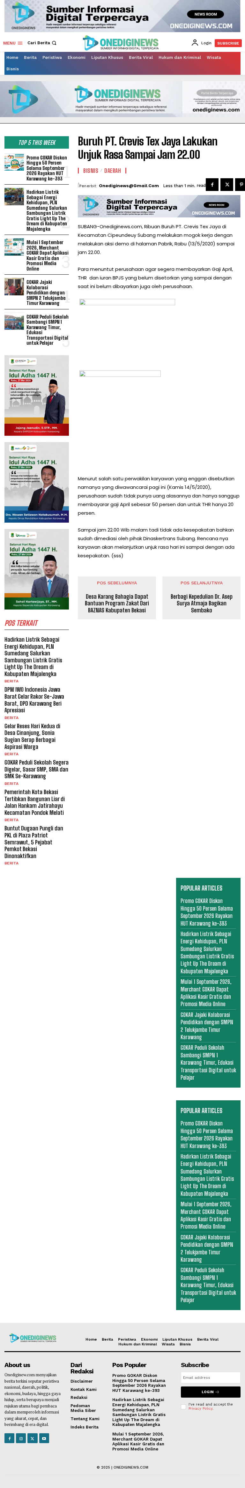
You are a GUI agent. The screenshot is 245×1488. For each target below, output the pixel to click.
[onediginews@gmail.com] (78, 185)
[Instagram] (21, 1438)
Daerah (112, 170)
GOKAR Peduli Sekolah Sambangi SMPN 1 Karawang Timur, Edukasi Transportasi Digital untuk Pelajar (47, 330)
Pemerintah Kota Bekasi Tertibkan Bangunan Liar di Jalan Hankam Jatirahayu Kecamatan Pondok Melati (34, 802)
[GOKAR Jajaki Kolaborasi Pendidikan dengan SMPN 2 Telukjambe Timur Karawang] (14, 286)
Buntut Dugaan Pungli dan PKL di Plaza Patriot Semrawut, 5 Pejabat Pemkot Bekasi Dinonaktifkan (33, 842)
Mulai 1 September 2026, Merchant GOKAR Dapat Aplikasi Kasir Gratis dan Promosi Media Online (47, 255)
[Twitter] (226, 184)
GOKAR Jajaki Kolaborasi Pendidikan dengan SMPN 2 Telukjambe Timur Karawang (45, 292)
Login (208, 1392)
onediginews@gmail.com (129, 185)
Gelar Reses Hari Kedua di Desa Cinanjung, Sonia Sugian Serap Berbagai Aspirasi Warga (32, 736)
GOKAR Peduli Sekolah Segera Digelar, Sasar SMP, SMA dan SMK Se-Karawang (36, 769)
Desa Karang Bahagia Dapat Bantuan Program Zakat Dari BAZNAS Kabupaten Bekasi (117, 603)
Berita (11, 681)
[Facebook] (212, 184)
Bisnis (90, 170)
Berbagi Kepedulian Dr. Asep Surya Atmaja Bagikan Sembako (202, 603)
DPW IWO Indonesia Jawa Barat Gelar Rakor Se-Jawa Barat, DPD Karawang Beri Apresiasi (34, 700)
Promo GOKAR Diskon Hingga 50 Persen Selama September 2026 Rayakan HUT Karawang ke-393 (46, 168)
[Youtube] (44, 1438)
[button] (42, 43)
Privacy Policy (200, 1409)
